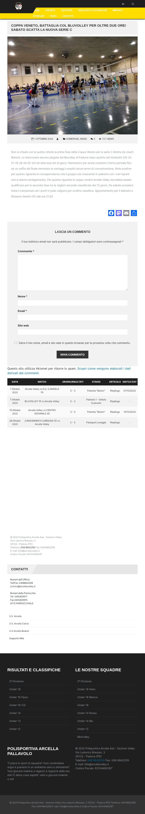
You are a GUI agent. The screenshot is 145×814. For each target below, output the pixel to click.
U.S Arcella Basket (19, 630)
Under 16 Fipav (18, 697)
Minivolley (83, 736)
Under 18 (15, 689)
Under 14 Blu (85, 721)
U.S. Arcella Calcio (19, 623)
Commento (26, 251)
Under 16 (83, 705)
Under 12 (14, 728)
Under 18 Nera (86, 689)
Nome (22, 296)
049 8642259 (28, 547)
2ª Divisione (16, 681)
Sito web (23, 325)
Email (22, 310)
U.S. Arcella (15, 616)
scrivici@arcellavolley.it (22, 586)
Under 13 (15, 721)
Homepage (72, 139)
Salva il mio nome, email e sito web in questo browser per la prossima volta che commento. (74, 343)
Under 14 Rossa (87, 713)
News (83, 139)
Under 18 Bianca (87, 697)
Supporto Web (16, 638)
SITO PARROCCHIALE (21, 603)
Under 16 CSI (17, 705)
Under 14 (15, 713)
